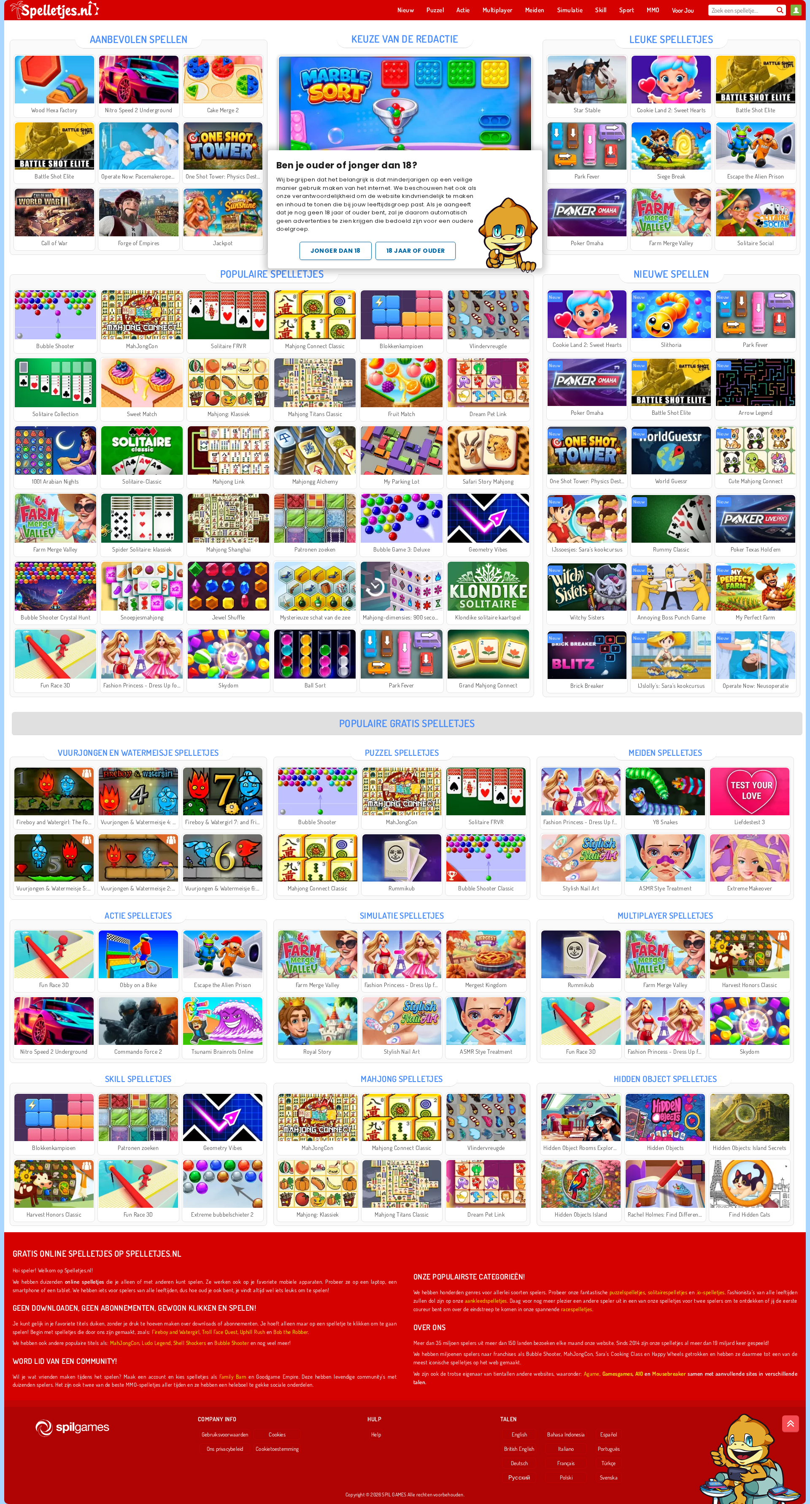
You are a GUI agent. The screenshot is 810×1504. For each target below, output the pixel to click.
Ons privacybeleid (225, 1448)
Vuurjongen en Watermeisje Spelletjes (138, 752)
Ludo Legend (156, 1342)
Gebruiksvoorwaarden (225, 1434)
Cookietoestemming (277, 1448)
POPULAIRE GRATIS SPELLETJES (407, 723)
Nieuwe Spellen (671, 273)
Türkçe (609, 1463)
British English (519, 1448)
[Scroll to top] (790, 1423)
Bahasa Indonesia (566, 1434)
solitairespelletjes (667, 1292)
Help (376, 1434)
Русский (519, 1477)
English (519, 1434)
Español (609, 1434)
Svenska (609, 1477)
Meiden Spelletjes (665, 752)
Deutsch (519, 1463)
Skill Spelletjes (138, 1078)
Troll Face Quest (220, 1331)
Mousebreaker (669, 1373)
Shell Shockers (189, 1342)
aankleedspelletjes (486, 1300)
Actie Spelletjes (138, 915)
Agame (591, 1373)
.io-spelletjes (710, 1292)
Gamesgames (617, 1373)
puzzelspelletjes (627, 1292)
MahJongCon (125, 1342)
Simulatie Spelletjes (402, 915)
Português (609, 1448)
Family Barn (232, 1376)
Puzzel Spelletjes (402, 752)
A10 (639, 1373)
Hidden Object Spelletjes (665, 1078)
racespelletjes (576, 1308)
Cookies (277, 1434)
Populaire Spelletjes (272, 273)
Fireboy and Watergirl (176, 1331)
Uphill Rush (252, 1331)
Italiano (566, 1448)
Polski (566, 1477)
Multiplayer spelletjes (665, 915)
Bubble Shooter (231, 1342)
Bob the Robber (290, 1331)
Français (566, 1463)
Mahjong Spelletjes (402, 1078)
